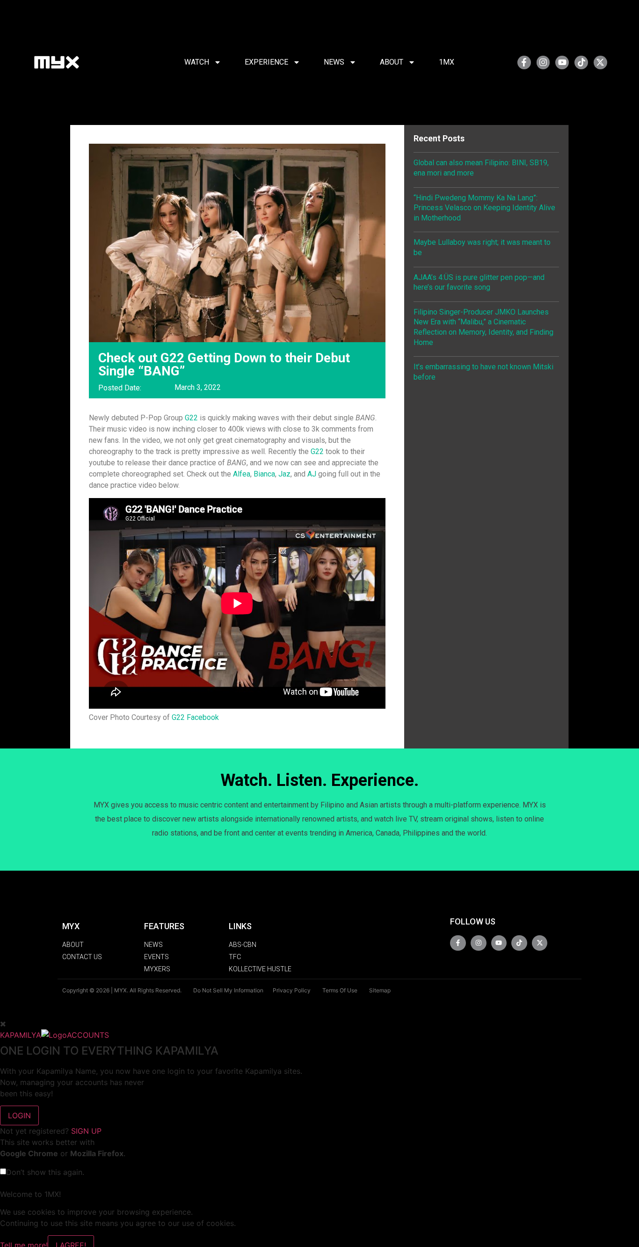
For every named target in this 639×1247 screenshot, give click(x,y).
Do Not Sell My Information (228, 990)
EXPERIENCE (266, 62)
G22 (192, 417)
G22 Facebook (195, 717)
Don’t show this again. (45, 1172)
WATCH (196, 62)
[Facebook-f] (524, 62)
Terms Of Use (339, 990)
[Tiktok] (581, 62)
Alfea (241, 473)
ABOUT (391, 62)
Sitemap (380, 990)
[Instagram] (543, 62)
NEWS (334, 62)
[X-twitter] (600, 62)
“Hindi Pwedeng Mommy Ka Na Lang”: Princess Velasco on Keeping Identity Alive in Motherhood (484, 207)
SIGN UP (86, 1131)
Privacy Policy (292, 990)
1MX (446, 62)
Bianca (264, 473)
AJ (311, 473)
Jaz (284, 473)
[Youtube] (562, 62)
